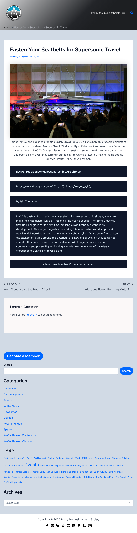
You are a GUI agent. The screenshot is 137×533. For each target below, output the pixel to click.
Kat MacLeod (53, 472)
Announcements (14, 394)
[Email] (90, 525)
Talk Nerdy (89, 477)
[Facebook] (47, 525)
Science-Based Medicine (93, 471)
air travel (47, 264)
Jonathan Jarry (37, 472)
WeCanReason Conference (20, 435)
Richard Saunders (69, 472)
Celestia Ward (73, 458)
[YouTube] (68, 525)
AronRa (21, 458)
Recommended (13, 423)
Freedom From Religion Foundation (56, 466)
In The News (11, 406)
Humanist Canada (114, 465)
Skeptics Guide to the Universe (18, 477)
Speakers (9, 429)
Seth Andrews (116, 472)
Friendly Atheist (81, 465)
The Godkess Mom (105, 477)
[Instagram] (52, 525)
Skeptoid (37, 477)
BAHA (29, 458)
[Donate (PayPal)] (79, 525)
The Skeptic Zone (124, 477)
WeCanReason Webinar (18, 441)
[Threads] (73, 525)
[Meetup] (63, 525)
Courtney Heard (102, 458)
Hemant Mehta (97, 465)
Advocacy (10, 388)
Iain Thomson (28, 201)
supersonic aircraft (84, 264)
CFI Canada (87, 458)
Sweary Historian (74, 477)
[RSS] (84, 525)
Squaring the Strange (53, 477)
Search (8, 364)
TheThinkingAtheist (13, 482)
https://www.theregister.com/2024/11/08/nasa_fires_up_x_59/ (53, 186)
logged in (31, 314)
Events (8, 400)
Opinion (8, 417)
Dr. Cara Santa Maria (14, 465)
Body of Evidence (56, 458)
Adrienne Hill (10, 458)
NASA (67, 264)
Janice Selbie (22, 472)
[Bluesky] (57, 525)
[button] (131, 13)
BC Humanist (40, 458)
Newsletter (10, 411)
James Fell (9, 472)
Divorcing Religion (121, 458)
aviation (58, 264)
